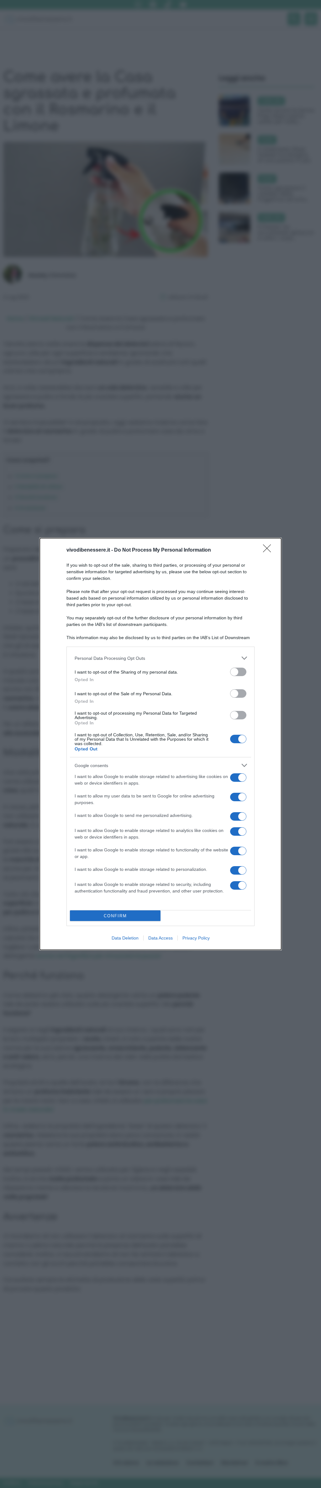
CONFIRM (115, 915)
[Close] (269, 550)
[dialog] (160, 744)
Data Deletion (125, 937)
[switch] (238, 672)
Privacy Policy (196, 937)
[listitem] (160, 658)
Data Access (160, 937)
